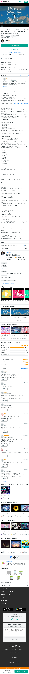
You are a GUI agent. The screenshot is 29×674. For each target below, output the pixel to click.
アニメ (18, 69)
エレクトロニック (24, 69)
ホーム (2, 29)
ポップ (9, 69)
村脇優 (7, 252)
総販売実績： (8, 41)
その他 (9, 71)
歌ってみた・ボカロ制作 (20, 29)
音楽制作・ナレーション (9, 29)
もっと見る (5, 86)
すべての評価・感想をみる (23, 75)
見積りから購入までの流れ (15, 52)
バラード (13, 69)
